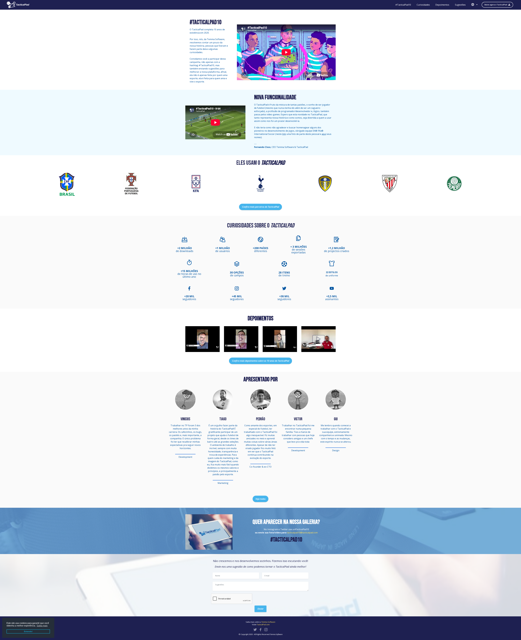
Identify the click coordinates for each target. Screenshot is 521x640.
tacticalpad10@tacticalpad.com (302, 532)
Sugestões (460, 4)
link (284, 134)
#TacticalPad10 (403, 4)
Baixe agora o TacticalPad (496, 4)
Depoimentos (442, 4)
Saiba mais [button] (42, 626)
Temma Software (268, 622)
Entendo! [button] (28, 631)
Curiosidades (423, 4)
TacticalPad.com (263, 624)
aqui (324, 134)
